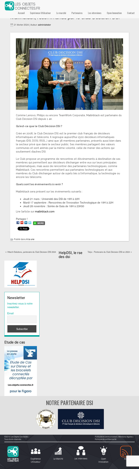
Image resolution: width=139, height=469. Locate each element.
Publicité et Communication (106, 437)
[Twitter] (29, 222)
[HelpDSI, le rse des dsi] (20, 273)
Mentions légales (125, 437)
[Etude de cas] (20, 370)
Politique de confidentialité (105, 439)
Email (10, 313)
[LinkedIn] (25, 222)
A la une (30, 239)
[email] (21, 222)
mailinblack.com (44, 211)
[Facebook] (17, 222)
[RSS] (126, 452)
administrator (44, 24)
